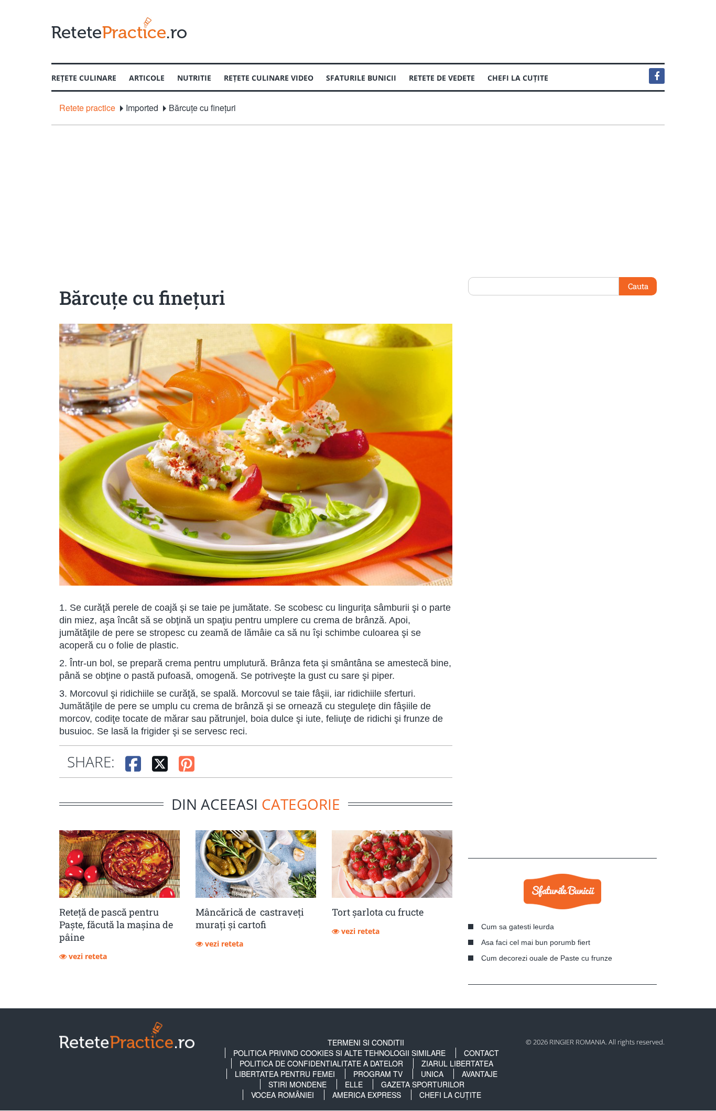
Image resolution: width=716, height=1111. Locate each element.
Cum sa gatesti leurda (517, 926)
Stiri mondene (297, 1084)
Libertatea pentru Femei (285, 1074)
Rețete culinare (83, 78)
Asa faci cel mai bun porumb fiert (535, 942)
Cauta (638, 286)
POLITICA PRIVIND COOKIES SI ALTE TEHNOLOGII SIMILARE (339, 1053)
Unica (432, 1074)
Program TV (378, 1074)
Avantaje (479, 1074)
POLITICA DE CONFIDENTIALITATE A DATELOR (321, 1063)
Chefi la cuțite (517, 78)
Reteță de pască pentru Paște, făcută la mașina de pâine (116, 924)
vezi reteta (87, 956)
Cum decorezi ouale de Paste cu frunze (546, 958)
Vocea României (282, 1095)
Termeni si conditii (366, 1042)
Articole (147, 78)
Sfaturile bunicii (361, 78)
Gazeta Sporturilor (422, 1084)
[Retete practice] (119, 27)
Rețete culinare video (268, 78)
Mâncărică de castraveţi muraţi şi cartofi (250, 918)
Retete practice (87, 108)
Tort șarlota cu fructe (378, 912)
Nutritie (194, 78)
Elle (354, 1084)
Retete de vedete (442, 78)
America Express (366, 1095)
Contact (481, 1053)
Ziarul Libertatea (457, 1063)
